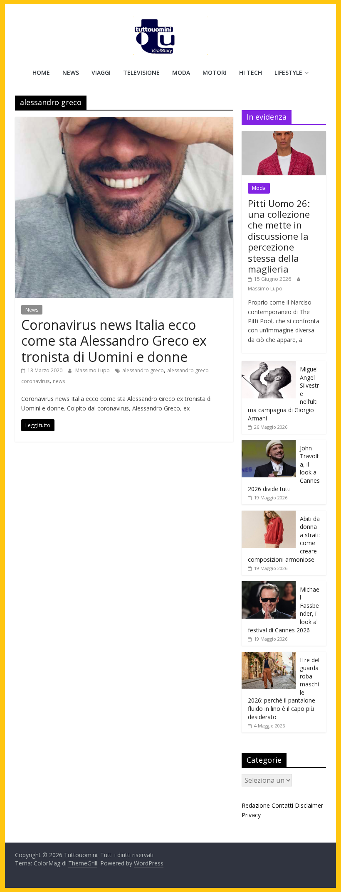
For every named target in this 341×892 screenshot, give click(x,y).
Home (41, 72)
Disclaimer (309, 805)
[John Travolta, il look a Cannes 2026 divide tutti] (269, 444)
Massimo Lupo (93, 370)
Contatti (282, 805)
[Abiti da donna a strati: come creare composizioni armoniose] (269, 515)
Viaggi (101, 72)
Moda (181, 72)
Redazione (256, 805)
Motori (215, 72)
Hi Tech (250, 72)
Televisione (141, 72)
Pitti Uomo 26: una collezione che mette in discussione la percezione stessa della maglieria (279, 236)
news (59, 381)
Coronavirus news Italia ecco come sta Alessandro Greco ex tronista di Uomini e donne (114, 341)
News (70, 72)
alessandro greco (143, 370)
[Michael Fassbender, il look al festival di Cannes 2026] (269, 586)
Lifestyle (288, 72)
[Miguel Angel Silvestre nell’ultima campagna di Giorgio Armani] (269, 365)
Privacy (251, 815)
